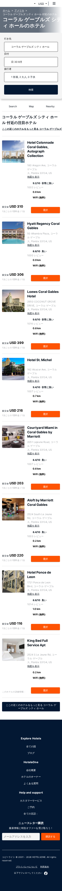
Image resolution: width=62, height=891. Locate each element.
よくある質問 (31, 783)
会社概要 (31, 770)
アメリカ (19, 10)
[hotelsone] (16, 3)
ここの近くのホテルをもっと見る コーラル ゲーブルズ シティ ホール (31, 706)
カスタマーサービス (31, 800)
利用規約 (44, 866)
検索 (31, 89)
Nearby (50, 106)
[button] (31, 4)
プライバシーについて (27, 866)
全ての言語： (31, 813)
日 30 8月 (16, 61)
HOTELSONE (39, 857)
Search (13, 106)
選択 (45, 209)
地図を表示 (33, 176)
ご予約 (31, 807)
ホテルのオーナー (31, 776)
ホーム (6, 10)
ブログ (31, 752)
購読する (50, 836)
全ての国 (31, 746)
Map (31, 106)
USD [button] (41, 4)
